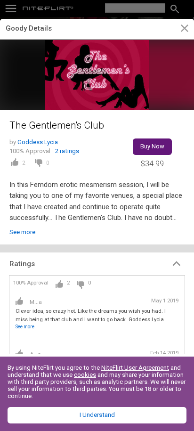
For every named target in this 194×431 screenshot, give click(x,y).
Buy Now (152, 146)
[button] (97, 263)
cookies (85, 374)
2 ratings (67, 151)
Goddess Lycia (37, 142)
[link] (184, 29)
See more (22, 232)
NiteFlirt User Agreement (135, 367)
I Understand (97, 414)
